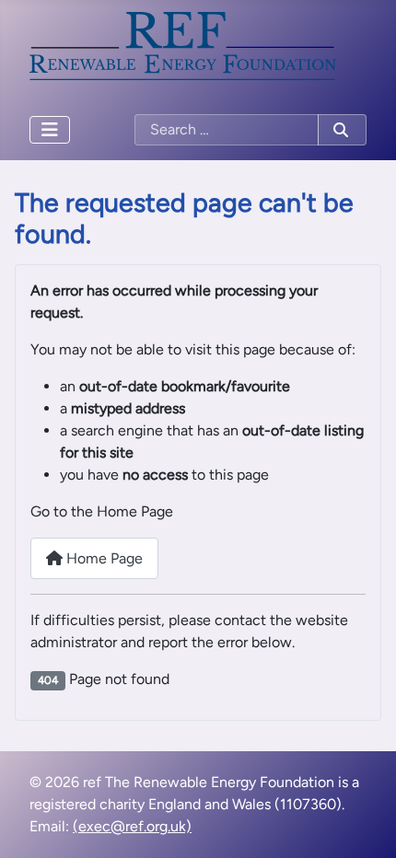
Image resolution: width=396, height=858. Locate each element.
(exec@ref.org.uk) (132, 826)
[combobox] (226, 129)
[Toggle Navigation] (49, 130)
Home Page (103, 558)
